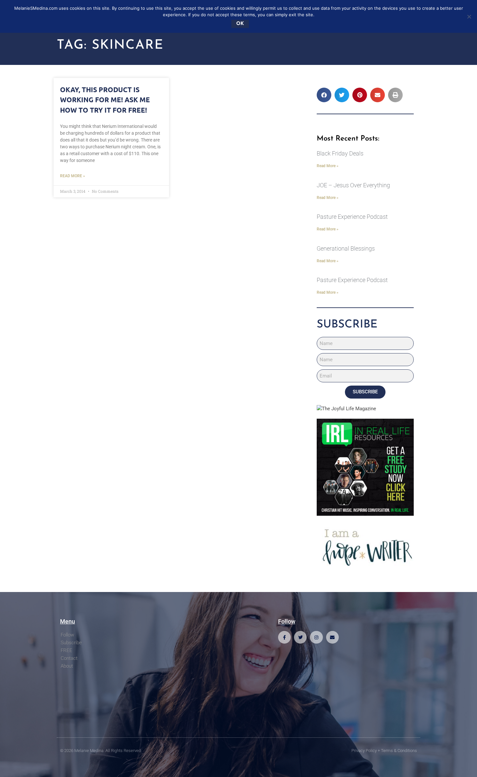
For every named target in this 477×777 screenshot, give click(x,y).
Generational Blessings (346, 248)
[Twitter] (300, 637)
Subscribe (71, 643)
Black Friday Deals (340, 153)
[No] (469, 16)
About (67, 666)
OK (240, 23)
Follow (67, 635)
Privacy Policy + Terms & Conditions (384, 750)
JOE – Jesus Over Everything (353, 185)
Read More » (72, 176)
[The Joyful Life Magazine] (346, 409)
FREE (66, 650)
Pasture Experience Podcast (352, 216)
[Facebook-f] (284, 637)
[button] (324, 95)
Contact (69, 658)
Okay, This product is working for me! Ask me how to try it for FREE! (105, 99)
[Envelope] (332, 637)
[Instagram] (316, 637)
